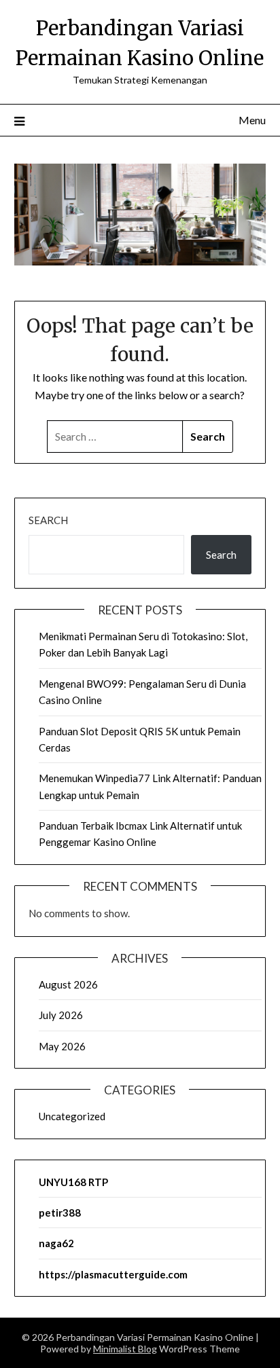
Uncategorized (72, 1116)
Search (48, 520)
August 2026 (68, 984)
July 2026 (61, 1015)
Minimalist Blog (125, 1348)
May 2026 (62, 1046)
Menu (252, 119)
